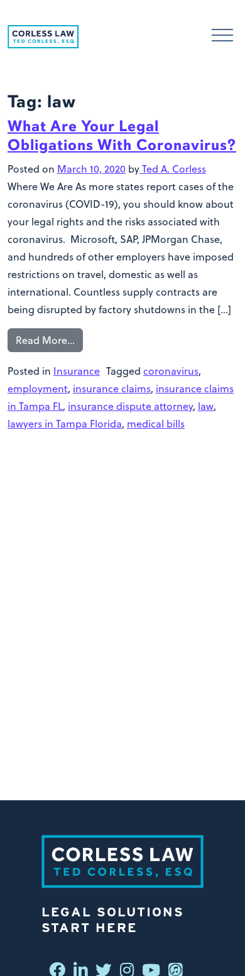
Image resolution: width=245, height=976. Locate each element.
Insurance (76, 371)
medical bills (156, 424)
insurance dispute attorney (130, 406)
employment (38, 388)
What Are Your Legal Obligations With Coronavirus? (122, 135)
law (206, 406)
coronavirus (171, 371)
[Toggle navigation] (222, 37)
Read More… (45, 340)
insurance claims (112, 388)
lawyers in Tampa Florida (65, 424)
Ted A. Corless (172, 169)
